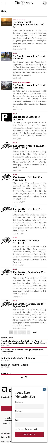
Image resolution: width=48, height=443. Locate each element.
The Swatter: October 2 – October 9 (26, 241)
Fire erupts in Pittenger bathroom (26, 118)
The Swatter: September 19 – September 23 (29, 305)
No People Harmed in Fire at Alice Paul (29, 86)
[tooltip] (22, 377)
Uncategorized (24, 82)
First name (19, 402)
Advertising (5, 433)
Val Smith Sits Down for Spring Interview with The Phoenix (22, 351)
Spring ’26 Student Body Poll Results (18, 358)
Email (17, 420)
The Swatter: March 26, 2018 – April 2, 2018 (29, 147)
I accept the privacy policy (27, 429)
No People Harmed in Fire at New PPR (29, 57)
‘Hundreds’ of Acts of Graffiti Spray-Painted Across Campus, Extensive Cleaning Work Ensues (23, 342)
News (15, 53)
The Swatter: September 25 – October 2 (29, 273)
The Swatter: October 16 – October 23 (27, 210)
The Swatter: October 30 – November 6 (27, 178)
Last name (19, 411)
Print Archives (6, 437)
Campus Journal (19, 19)
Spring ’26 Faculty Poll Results (15, 365)
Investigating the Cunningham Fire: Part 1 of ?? (28, 24)
